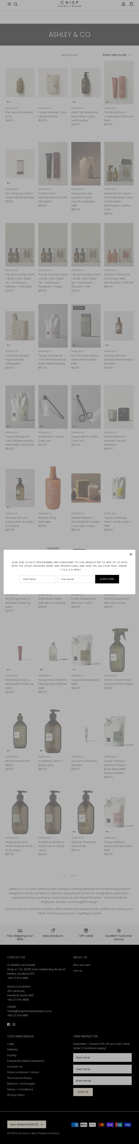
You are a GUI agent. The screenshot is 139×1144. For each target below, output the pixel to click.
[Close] (131, 554)
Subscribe (107, 579)
